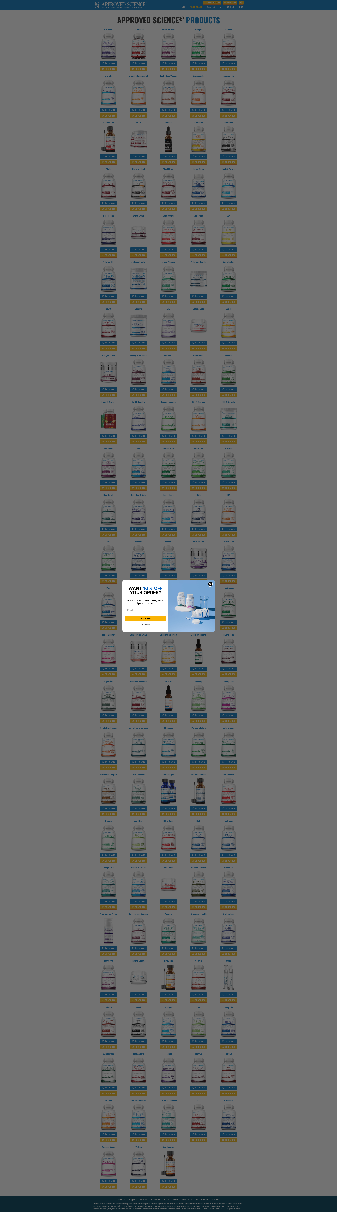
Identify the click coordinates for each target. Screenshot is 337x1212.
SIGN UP (145, 618)
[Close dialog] (210, 584)
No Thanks (145, 624)
